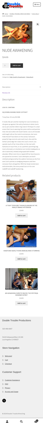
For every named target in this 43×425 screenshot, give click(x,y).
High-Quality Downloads (17, 77)
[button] (37, 24)
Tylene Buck (35, 14)
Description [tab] (6, 87)
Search (21, 421)
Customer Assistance (12, 380)
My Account (7, 421)
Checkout (8, 364)
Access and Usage (11, 392)
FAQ (6, 384)
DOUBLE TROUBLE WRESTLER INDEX (20, 14)
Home (6, 14)
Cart (6, 360)
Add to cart (17, 65)
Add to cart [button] (22, 215)
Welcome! (8, 356)
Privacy (7, 388)
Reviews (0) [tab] (6, 93)
